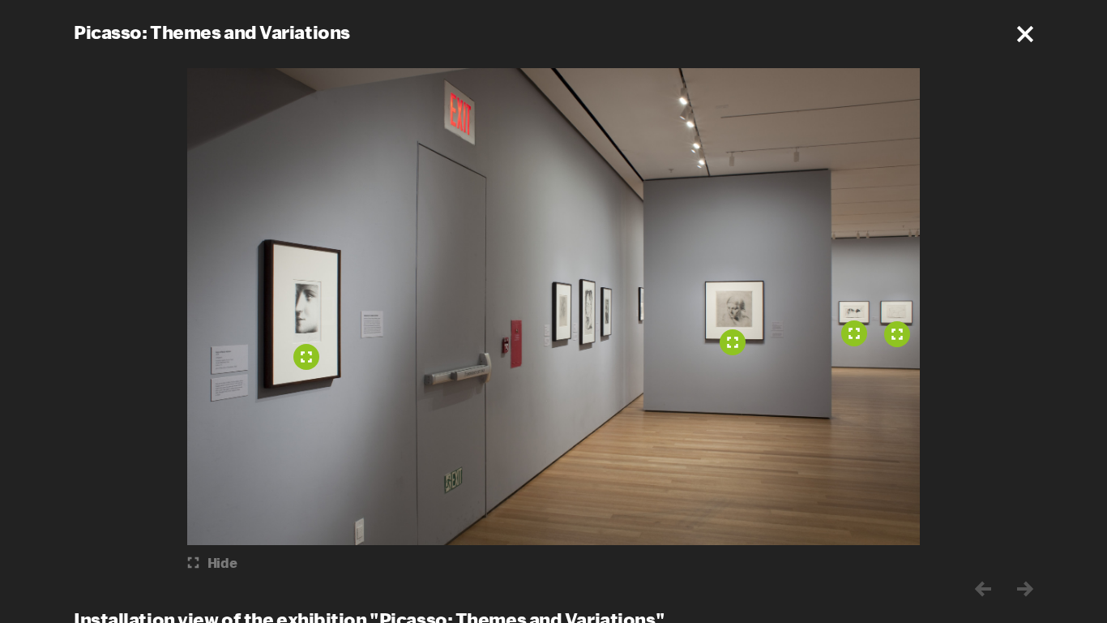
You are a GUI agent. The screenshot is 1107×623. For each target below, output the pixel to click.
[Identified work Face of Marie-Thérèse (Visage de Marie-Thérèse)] (306, 356)
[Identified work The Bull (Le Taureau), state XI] (897, 334)
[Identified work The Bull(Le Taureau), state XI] (854, 333)
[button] (1025, 34)
